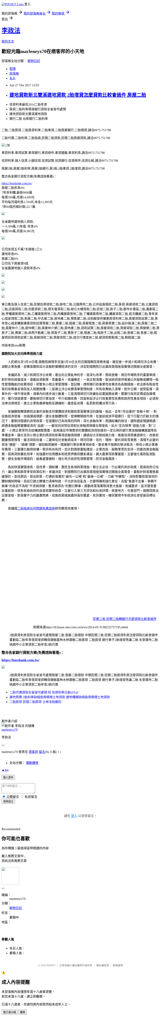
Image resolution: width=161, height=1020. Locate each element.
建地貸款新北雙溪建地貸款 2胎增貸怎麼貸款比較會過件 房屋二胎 (77, 94)
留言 (42, 752)
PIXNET (51, 965)
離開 (22, 1012)
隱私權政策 (102, 965)
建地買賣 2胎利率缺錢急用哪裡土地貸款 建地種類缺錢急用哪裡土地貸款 (59, 697)
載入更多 (8, 777)
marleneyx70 (10, 729)
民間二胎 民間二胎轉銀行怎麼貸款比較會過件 (124, 619)
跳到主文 (8, 41)
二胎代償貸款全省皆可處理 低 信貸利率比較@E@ (44, 692)
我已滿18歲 (9, 1012)
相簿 (12, 69)
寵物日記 (33, 61)
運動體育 (32, 763)
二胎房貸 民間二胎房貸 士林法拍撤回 (35, 702)
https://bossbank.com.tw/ (17, 183)
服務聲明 (118, 965)
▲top (5, 769)
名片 (12, 78)
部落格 (14, 73)
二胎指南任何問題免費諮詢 (36, 508)
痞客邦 (33, 752)
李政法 (11, 30)
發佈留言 (8, 801)
